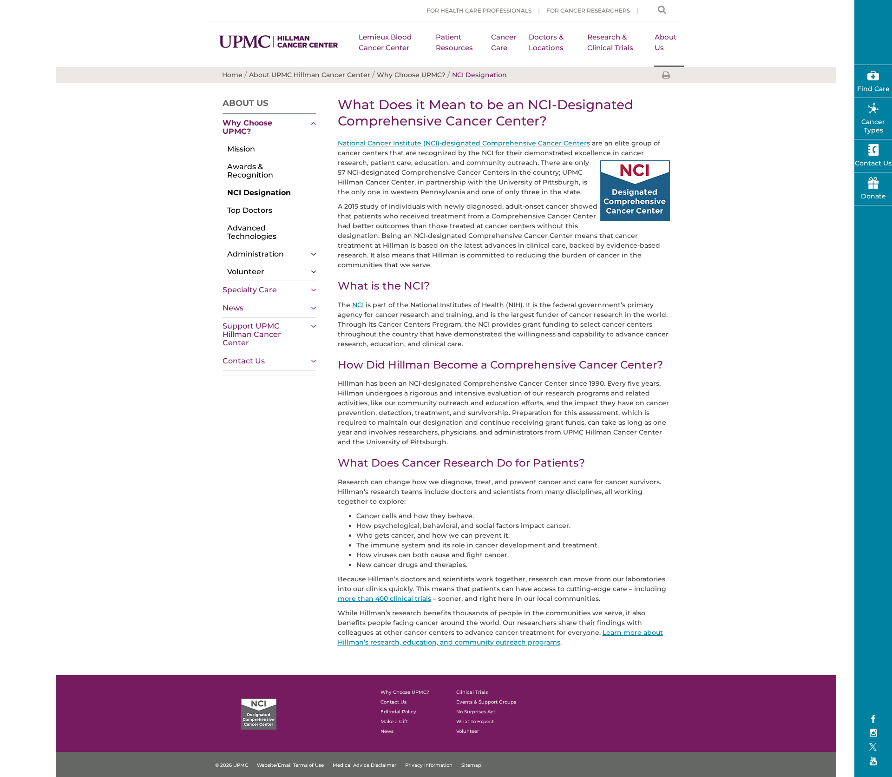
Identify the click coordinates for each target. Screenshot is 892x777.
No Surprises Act (475, 712)
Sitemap (471, 765)
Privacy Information (429, 765)
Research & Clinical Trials (610, 42)
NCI (358, 305)
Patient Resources (454, 42)
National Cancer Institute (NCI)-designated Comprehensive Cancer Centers (464, 143)
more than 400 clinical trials (384, 598)
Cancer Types (873, 126)
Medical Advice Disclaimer (364, 765)
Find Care (873, 89)
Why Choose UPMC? (247, 127)
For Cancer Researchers (588, 10)
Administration (255, 254)
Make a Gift (394, 721)
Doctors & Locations (546, 42)
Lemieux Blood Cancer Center (385, 42)
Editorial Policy (398, 712)
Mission (241, 149)
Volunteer (245, 271)
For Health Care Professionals (478, 10)
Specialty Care (250, 289)
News (233, 307)
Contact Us (244, 360)
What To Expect (475, 721)
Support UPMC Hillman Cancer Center (252, 334)
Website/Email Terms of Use (290, 765)
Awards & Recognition (250, 170)
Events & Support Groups (486, 702)
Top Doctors (249, 210)
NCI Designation (259, 192)
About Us (665, 42)
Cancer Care (503, 42)
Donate (873, 196)
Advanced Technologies (251, 232)
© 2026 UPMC (231, 765)
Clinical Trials (472, 692)
